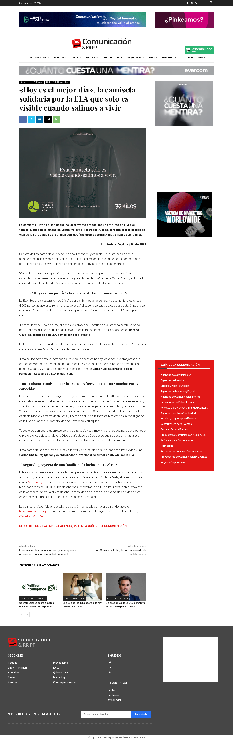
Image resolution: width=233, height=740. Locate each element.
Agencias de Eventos (173, 380)
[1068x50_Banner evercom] (116, 78)
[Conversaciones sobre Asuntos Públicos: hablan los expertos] (39, 587)
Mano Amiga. (36, 482)
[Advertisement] (184, 157)
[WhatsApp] (56, 119)
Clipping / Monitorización (175, 385)
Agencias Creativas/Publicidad (178, 413)
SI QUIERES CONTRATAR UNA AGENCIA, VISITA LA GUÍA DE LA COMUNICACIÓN (73, 526)
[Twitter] (196, 3)
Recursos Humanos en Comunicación (182, 451)
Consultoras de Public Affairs (177, 402)
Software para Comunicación (177, 440)
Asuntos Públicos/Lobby (33, 598)
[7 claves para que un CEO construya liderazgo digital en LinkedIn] (126, 587)
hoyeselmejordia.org (32, 511)
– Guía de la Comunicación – (180, 365)
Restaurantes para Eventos (176, 424)
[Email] (48, 119)
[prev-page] (21, 614)
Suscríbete (141, 714)
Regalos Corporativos (173, 462)
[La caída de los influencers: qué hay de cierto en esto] (83, 587)
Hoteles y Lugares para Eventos (179, 418)
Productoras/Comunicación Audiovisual (183, 434)
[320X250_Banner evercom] (184, 128)
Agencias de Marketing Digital (178, 391)
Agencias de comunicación (176, 374)
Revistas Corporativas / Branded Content (184, 407)
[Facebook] (187, 3)
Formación (167, 445)
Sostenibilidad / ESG (57, 82)
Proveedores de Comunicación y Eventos (184, 456)
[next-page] (27, 614)
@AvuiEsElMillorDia (31, 516)
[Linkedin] (191, 3)
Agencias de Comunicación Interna (180, 396)
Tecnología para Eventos (175, 429)
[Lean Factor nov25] (82, 30)
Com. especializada (31, 82)
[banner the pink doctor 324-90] (184, 30)
